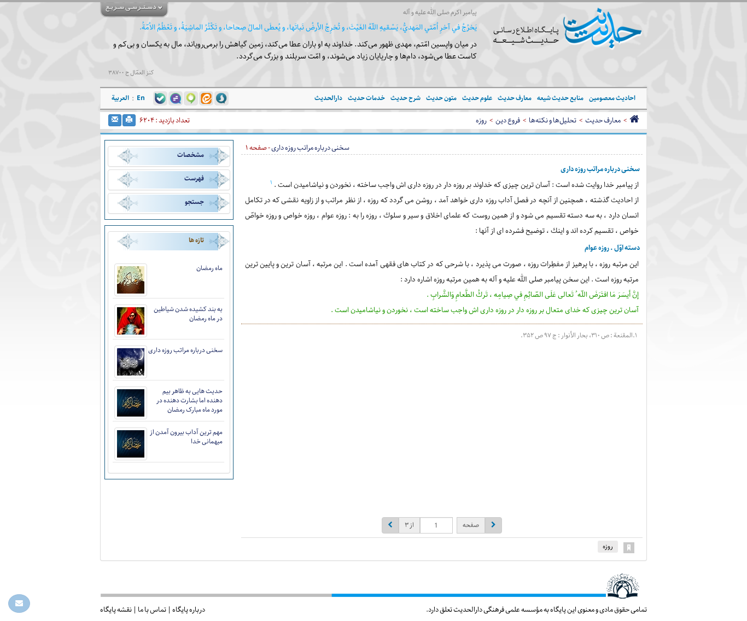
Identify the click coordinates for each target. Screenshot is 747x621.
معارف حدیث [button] (515, 98)
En (141, 98)
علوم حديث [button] (477, 98)
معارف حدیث (603, 120)
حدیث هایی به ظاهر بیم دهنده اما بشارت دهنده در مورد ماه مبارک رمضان (189, 400)
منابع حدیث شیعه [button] (560, 98)
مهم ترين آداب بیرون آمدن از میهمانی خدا (186, 437)
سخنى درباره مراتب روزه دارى (185, 350)
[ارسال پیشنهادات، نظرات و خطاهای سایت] (19, 603)
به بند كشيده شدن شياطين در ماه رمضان (188, 314)
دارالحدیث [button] (328, 98)
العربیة (120, 98)
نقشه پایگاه (116, 609)
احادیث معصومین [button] (612, 98)
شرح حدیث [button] (405, 98)
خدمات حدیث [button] (366, 98)
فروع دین (507, 120)
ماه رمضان (209, 268)
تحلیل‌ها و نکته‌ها (552, 120)
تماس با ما (152, 609)
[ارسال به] (114, 120)
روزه (481, 120)
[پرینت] (129, 120)
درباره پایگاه (188, 609)
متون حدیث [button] (441, 98)
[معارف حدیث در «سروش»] (221, 97)
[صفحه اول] (634, 120)
